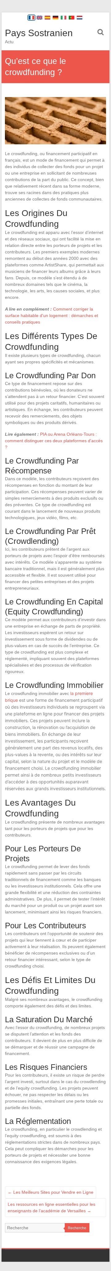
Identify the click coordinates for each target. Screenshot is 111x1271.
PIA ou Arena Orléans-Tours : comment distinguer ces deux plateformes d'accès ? (54, 441)
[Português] (71, 17)
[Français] (31, 17)
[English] (39, 17)
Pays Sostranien (39, 33)
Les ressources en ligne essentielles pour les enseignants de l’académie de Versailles (51, 1207)
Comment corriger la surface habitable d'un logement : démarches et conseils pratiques (51, 315)
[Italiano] (63, 17)
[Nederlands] (79, 17)
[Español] (47, 17)
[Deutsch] (55, 17)
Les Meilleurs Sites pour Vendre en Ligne (50, 1192)
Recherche (77, 1228)
